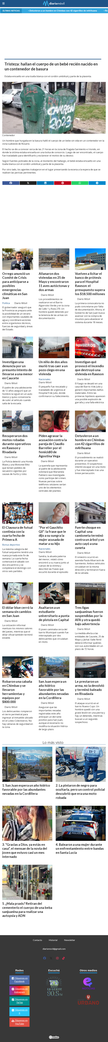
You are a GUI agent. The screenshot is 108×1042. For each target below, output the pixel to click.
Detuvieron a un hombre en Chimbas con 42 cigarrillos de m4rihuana (35, 11)
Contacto (37, 940)
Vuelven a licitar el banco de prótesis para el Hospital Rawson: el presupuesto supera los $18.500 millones (90, 284)
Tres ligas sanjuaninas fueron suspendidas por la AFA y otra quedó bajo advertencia (89, 616)
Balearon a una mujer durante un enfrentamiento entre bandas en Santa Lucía (80, 848)
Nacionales (44, 379)
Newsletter (69, 940)
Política (6, 303)
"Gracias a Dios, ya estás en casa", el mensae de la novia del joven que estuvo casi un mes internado (24, 850)
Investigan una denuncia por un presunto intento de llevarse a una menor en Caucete (17, 370)
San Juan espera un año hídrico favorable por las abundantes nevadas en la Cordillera (54, 689)
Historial (53, 940)
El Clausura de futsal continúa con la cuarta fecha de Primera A (17, 533)
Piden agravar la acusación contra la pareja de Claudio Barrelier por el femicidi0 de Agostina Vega (53, 446)
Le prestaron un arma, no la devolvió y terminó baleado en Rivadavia (89, 687)
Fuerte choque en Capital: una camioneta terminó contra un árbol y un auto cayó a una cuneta (89, 537)
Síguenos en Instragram (21, 990)
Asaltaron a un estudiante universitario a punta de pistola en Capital (54, 614)
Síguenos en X (21, 1011)
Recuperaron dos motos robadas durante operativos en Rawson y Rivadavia (16, 444)
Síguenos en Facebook (21, 980)
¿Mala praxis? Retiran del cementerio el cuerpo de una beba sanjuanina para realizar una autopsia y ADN (27, 909)
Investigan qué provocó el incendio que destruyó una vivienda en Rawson (89, 368)
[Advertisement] (54, 35)
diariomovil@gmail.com (54, 948)
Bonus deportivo (11, 544)
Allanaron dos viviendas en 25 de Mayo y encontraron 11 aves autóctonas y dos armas (54, 282)
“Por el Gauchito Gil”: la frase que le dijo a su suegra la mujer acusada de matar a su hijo (52, 535)
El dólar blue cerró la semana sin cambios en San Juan (17, 612)
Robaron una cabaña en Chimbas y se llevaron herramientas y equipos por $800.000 (17, 691)
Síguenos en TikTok (21, 1001)
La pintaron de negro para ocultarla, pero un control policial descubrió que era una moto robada (80, 791)
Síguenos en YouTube (21, 1022)
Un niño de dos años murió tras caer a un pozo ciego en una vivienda (53, 368)
